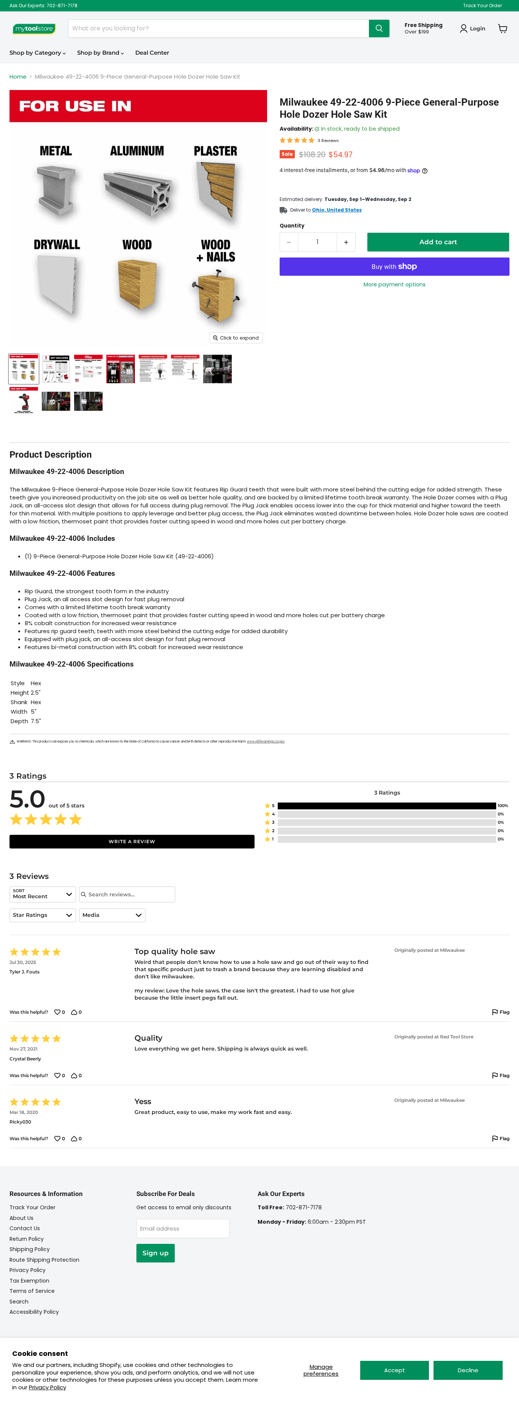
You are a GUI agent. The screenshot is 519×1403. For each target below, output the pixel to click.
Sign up (155, 1253)
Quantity (292, 226)
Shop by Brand (99, 52)
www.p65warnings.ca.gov (266, 741)
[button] (387, 806)
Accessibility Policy (34, 1312)
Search (18, 1301)
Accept (394, 1370)
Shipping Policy (29, 1249)
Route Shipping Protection (44, 1260)
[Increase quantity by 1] (346, 242)
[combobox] (42, 894)
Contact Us (24, 1228)
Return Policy (26, 1239)
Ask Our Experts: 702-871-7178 (43, 5)
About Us (21, 1218)
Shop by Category (36, 52)
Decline (468, 1370)
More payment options (395, 284)
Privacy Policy (47, 1387)
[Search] (379, 28)
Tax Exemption (29, 1281)
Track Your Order (482, 5)
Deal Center (152, 52)
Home (18, 76)
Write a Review (132, 841)
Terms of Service (32, 1291)
